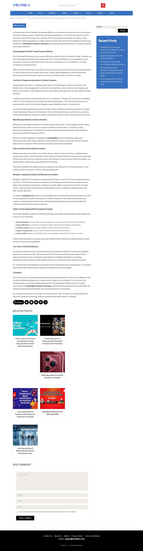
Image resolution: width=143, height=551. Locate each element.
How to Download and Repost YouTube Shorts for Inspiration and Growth (25, 414)
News (89, 13)
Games (64, 13)
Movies (76, 13)
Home (30, 13)
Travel (112, 13)
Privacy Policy (77, 536)
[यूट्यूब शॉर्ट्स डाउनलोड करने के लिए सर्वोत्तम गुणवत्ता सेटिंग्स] (52, 398)
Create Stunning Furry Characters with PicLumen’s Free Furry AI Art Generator (52, 341)
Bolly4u (68, 545)
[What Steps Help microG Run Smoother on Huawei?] (52, 361)
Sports (100, 13)
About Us (58, 536)
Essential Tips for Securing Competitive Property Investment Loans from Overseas (112, 50)
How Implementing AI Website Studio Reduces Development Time (25, 450)
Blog (41, 13)
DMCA (66, 536)
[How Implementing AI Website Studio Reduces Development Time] (25, 435)
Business (52, 13)
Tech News (20, 26)
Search (99, 27)
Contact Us (47, 536)
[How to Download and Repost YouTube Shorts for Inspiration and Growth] (25, 398)
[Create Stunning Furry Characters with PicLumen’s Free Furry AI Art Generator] (52, 325)
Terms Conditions (92, 536)
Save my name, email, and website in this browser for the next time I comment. (48, 512)
